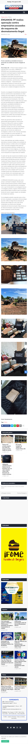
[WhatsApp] (15, 425)
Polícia (9, 17)
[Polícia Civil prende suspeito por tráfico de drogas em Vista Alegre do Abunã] (7, 439)
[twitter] (11, 727)
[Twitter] (12, 425)
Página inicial (4, 17)
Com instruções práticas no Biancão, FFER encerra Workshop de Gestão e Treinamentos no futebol (7, 625)
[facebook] (7, 727)
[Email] (20, 425)
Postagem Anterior (6, 493)
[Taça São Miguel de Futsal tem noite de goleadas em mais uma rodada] (7, 655)
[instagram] (17, 727)
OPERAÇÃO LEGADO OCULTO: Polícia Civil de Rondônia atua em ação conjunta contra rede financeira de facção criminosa (7, 469)
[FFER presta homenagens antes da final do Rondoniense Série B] (21, 616)
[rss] (20, 727)
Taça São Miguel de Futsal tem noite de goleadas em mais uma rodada (7, 662)
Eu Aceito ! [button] (5, 741)
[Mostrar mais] (23, 425)
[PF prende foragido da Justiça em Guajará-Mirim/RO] (21, 439)
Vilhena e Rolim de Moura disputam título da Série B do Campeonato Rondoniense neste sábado (20, 663)
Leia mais (3, 738)
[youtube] (14, 727)
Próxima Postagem (21, 493)
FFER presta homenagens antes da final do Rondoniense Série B (20, 623)
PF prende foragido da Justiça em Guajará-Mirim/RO (20, 447)
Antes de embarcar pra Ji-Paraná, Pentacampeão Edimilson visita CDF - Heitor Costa (21, 644)
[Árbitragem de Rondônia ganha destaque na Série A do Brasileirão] (7, 636)
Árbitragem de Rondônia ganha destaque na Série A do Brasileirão (7, 643)
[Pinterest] (17, 425)
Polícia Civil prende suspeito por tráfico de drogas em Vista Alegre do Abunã (6, 447)
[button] (3, 12)
